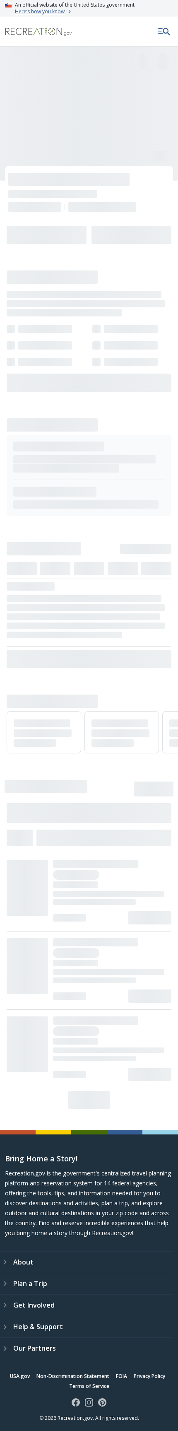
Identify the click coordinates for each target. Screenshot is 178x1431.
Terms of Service (89, 1386)
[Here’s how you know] (89, 8)
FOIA (121, 1376)
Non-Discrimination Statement (72, 1376)
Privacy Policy (149, 1376)
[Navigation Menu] (164, 31)
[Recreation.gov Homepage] (38, 31)
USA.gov (20, 1376)
